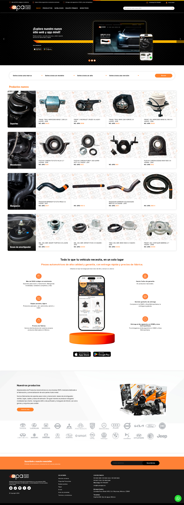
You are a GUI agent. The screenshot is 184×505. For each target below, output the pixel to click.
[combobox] (28, 75)
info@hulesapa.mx (100, 485)
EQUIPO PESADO (71, 8)
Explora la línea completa (41, 32)
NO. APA (44, 123)
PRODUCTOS (47, 8)
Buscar (163, 75)
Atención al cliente (63, 478)
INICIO (38, 8)
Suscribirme (151, 463)
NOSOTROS (84, 8)
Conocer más (25, 409)
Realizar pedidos (63, 484)
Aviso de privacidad (63, 492)
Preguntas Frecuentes (64, 481)
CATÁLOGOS (58, 8)
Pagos (60, 486)
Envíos (60, 489)
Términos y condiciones (65, 495)
